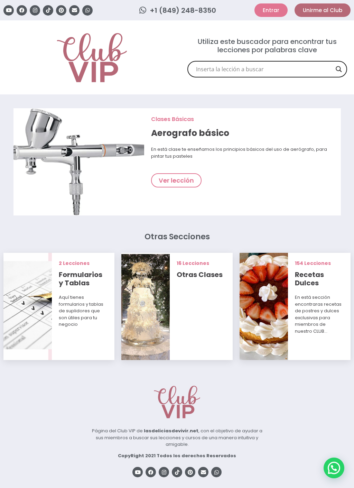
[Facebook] (22, 10)
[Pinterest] (61, 10)
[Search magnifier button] (339, 69)
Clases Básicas (172, 119)
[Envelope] (74, 10)
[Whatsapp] (87, 10)
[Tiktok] (48, 10)
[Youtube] (8, 10)
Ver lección (176, 180)
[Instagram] (35, 10)
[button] (334, 468)
